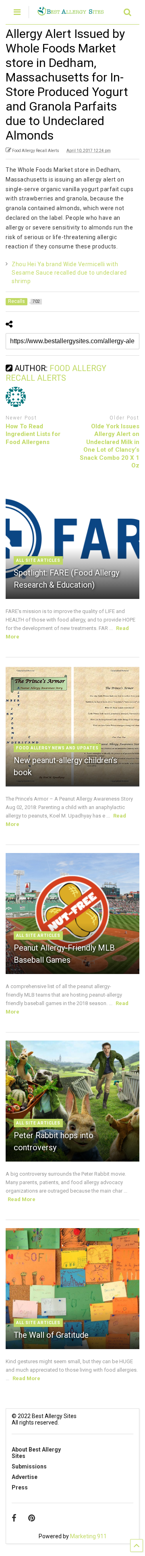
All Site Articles (38, 560)
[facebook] (14, 1518)
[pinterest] (31, 1518)
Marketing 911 (88, 1536)
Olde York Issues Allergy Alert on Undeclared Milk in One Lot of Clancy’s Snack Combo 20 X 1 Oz (109, 446)
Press (20, 1487)
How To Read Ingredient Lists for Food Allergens (33, 434)
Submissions (29, 1466)
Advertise (24, 1477)
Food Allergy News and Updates (57, 748)
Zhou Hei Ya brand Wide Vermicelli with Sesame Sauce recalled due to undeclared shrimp (69, 272)
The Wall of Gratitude (51, 1335)
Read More (21, 1199)
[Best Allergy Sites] (70, 12)
